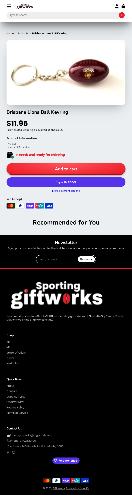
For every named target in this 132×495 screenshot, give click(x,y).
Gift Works (59, 488)
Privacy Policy (15, 402)
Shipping (28, 130)
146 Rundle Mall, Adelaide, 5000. (43, 446)
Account (117, 6)
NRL (9, 347)
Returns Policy (15, 407)
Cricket (11, 358)
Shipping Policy (16, 396)
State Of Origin (16, 352)
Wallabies (13, 363)
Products (23, 33)
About (10, 386)
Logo (24, 6)
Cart (123, 6)
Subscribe (86, 259)
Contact (12, 391)
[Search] (122, 15)
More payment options (66, 191)
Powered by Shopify (77, 488)
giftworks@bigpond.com (35, 435)
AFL (8, 342)
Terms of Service (17, 413)
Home (10, 33)
